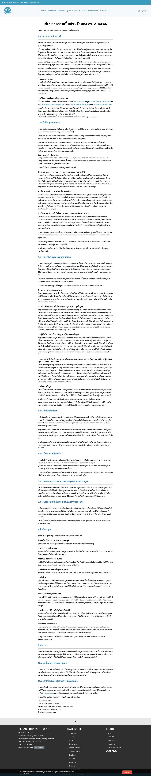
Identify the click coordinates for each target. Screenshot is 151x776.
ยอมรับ (127, 772)
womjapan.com (79, 101)
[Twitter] (113, 751)
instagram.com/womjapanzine (54, 104)
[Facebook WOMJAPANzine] (136, 11)
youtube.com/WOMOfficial (103, 104)
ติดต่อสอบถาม (39, 747)
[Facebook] (107, 751)
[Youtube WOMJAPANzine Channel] (146, 11)
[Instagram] (110, 751)
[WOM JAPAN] (7, 10)
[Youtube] (115, 751)
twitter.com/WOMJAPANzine (80, 104)
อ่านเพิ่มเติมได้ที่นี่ (23, 774)
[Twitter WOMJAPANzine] (142, 11)
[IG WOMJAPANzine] (139, 11)
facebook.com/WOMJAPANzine (99, 101)
